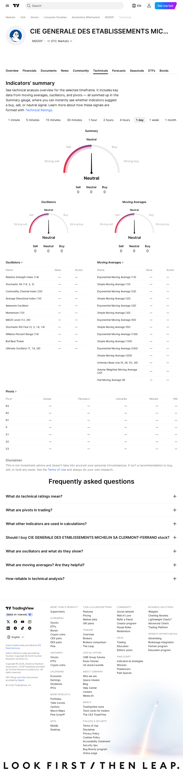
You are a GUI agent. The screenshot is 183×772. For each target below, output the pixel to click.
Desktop (55, 729)
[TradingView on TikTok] (22, 628)
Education (122, 646)
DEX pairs (56, 642)
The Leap (88, 646)
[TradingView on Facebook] (15, 621)
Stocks (54, 622)
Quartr (21, 680)
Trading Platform (158, 627)
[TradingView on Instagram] (29, 621)
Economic (56, 676)
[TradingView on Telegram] (15, 628)
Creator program (126, 623)
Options (55, 706)
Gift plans (88, 623)
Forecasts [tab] (119, 70)
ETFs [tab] (151, 70)
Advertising (155, 638)
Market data (90, 619)
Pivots (10, 391)
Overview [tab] (12, 70)
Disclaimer (89, 729)
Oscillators (13, 262)
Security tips (90, 745)
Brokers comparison (94, 642)
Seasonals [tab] (137, 70)
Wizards (121, 665)
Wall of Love (124, 615)
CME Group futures (94, 657)
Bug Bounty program (95, 749)
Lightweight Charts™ (160, 619)
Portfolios (55, 698)
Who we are (90, 676)
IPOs (53, 687)
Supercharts (57, 611)
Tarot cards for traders (96, 710)
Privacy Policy (91, 733)
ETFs (53, 626)
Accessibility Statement (96, 741)
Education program (159, 650)
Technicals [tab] (100, 70)
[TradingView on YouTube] (22, 621)
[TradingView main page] (16, 5)
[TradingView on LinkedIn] (8, 628)
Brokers (87, 638)
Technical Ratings (38, 110)
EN (139, 5)
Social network (125, 611)
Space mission (91, 679)
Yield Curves (57, 702)
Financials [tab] (29, 70)
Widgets (153, 611)
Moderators (123, 631)
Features (88, 611)
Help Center (90, 687)
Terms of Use (57, 469)
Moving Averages (109, 262)
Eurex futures (90, 661)
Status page (90, 753)
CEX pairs (56, 638)
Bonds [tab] (164, 70)
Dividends (56, 683)
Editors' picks (124, 650)
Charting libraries (158, 615)
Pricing (87, 615)
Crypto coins (57, 634)
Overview (88, 634)
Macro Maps (57, 710)
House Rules (124, 627)
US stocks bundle (93, 665)
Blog (85, 683)
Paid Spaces (124, 672)
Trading (121, 642)
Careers (87, 691)
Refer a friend (125, 619)
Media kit (88, 695)
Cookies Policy (91, 737)
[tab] (14, 120)
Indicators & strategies (130, 661)
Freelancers (123, 668)
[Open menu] (7, 5)
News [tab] (65, 70)
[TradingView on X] (8, 621)
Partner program (158, 646)
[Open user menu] (149, 5)
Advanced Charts (158, 623)
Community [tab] (81, 70)
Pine (52, 646)
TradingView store (93, 706)
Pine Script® (57, 714)
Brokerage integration (161, 642)
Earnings (55, 679)
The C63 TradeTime (94, 714)
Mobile (54, 725)
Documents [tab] (49, 70)
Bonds (54, 630)
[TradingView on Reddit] (29, 628)
